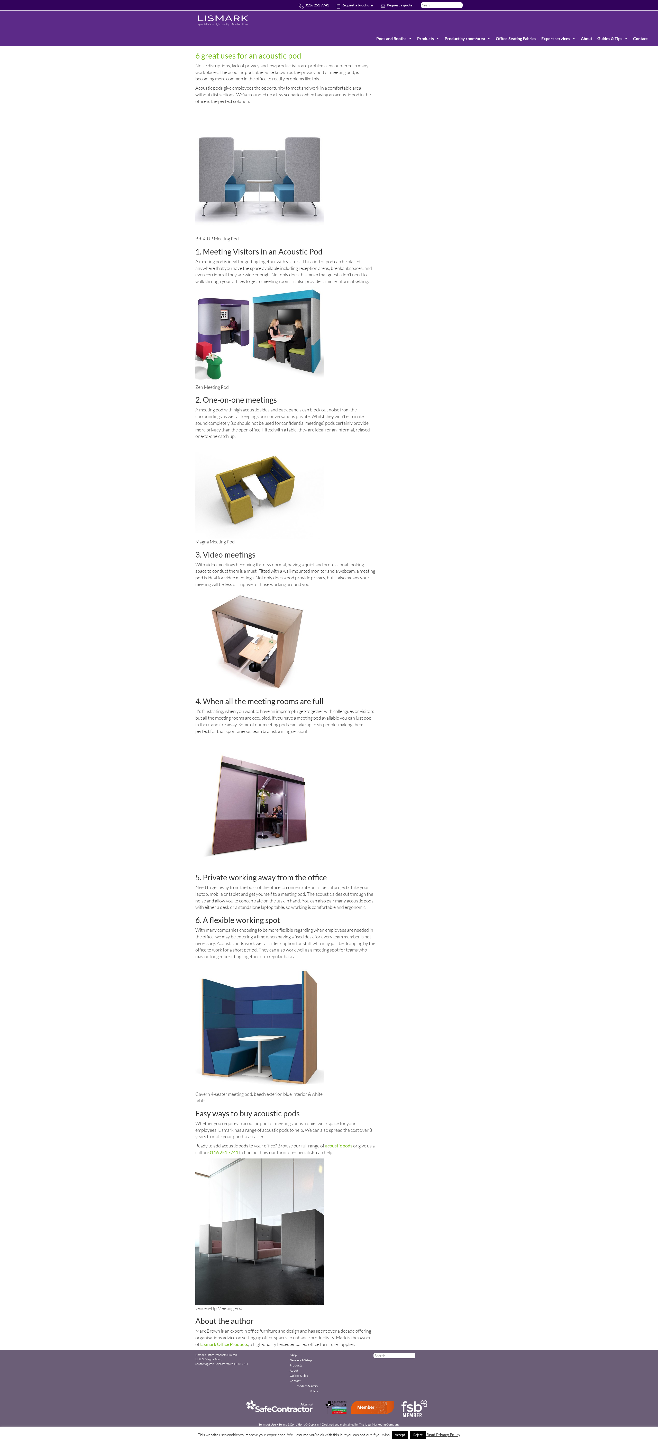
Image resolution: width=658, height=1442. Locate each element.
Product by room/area (465, 38)
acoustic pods (338, 1145)
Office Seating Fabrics (516, 38)
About (586, 38)
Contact (640, 38)
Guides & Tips (609, 38)
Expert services (555, 38)
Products (425, 38)
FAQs (293, 1355)
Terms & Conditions (292, 1424)
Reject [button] (418, 1435)
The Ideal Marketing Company (379, 1424)
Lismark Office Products (224, 1344)
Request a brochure (357, 5)
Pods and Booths (391, 38)
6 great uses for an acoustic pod (248, 55)
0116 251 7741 (317, 5)
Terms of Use (267, 1424)
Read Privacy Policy (443, 1434)
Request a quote (399, 5)
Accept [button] (400, 1435)
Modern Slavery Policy (307, 1388)
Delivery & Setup (301, 1360)
